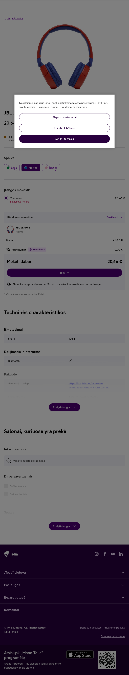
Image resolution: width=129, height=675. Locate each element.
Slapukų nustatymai (65, 117)
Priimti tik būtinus (64, 128)
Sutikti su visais (64, 138)
